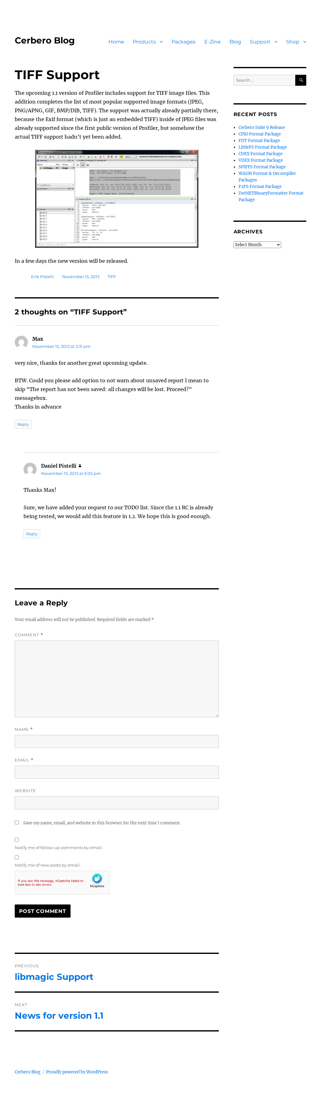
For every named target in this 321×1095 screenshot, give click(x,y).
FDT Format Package (259, 140)
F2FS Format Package (260, 186)
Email (24, 760)
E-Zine (212, 42)
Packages (183, 42)
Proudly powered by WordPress (77, 1072)
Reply (23, 424)
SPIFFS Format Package (262, 167)
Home (116, 42)
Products (144, 42)
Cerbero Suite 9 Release (262, 127)
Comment (29, 635)
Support (260, 42)
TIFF (112, 276)
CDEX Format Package (260, 153)
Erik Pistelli (42, 276)
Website (25, 790)
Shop (292, 42)
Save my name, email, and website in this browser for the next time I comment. (102, 823)
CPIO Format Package (260, 134)
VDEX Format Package (261, 160)
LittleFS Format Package (263, 147)
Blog (235, 42)
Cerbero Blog (45, 40)
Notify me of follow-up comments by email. (59, 847)
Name (24, 729)
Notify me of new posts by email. (48, 865)
